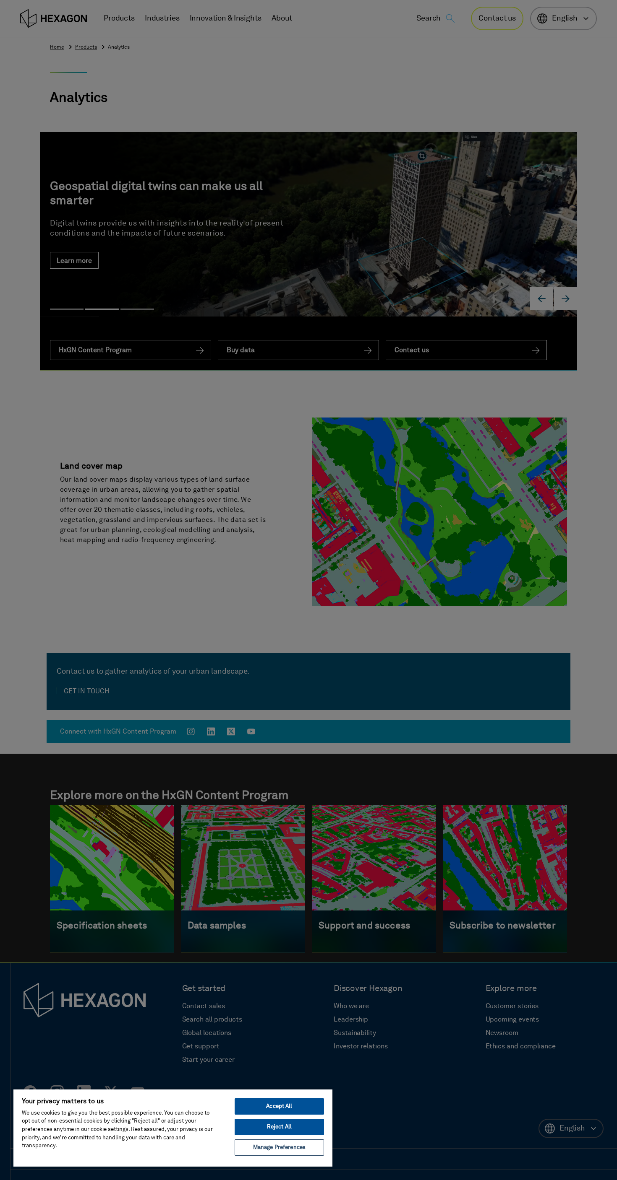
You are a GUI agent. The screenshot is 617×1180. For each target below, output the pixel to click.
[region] (172, 1128)
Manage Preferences (279, 1147)
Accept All (279, 1106)
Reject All (279, 1127)
